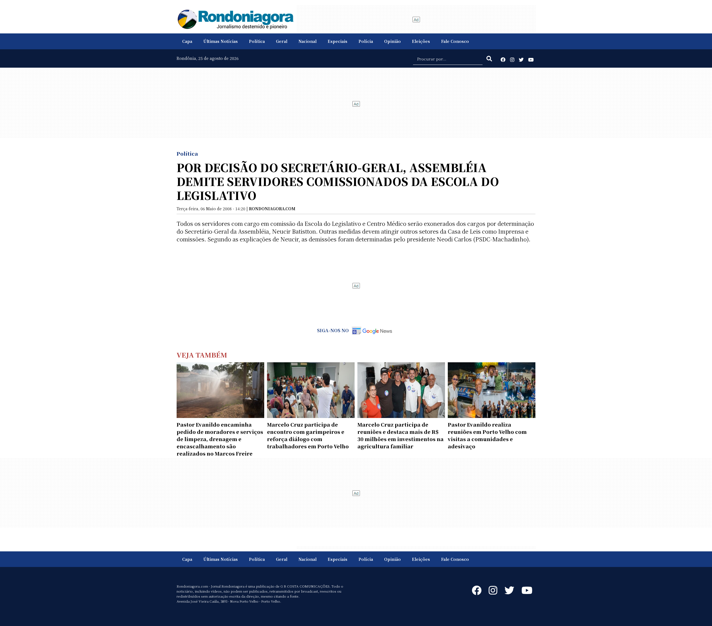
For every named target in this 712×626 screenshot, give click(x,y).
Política (257, 41)
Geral (281, 41)
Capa (187, 41)
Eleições (421, 41)
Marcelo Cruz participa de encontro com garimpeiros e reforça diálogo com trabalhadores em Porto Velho (308, 435)
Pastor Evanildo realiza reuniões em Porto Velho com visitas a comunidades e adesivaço (487, 435)
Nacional (307, 41)
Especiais (337, 41)
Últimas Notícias (220, 41)
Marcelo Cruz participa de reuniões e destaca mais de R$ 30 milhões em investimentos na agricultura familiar (400, 435)
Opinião (392, 41)
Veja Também (202, 355)
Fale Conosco (455, 41)
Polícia (366, 41)
